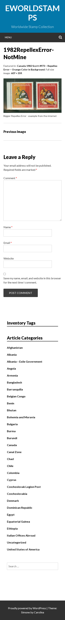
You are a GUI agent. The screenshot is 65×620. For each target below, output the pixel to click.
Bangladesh (14, 382)
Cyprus (11, 479)
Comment (10, 178)
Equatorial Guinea (18, 521)
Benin (10, 403)
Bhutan (11, 410)
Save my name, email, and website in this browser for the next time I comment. (32, 280)
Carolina (39, 612)
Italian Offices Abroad (21, 535)
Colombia (13, 472)
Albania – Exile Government (24, 361)
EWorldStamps (32, 12)
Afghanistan (15, 347)
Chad (10, 459)
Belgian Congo (16, 396)
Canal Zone (14, 452)
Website (8, 258)
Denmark (13, 500)
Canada (12, 445)
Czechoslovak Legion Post (24, 486)
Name (7, 227)
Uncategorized (16, 542)
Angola (11, 368)
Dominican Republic (19, 507)
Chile (10, 465)
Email (7, 242)
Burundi (12, 438)
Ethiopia (12, 528)
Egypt (11, 514)
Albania (12, 354)
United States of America (23, 549)
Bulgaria (12, 424)
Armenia (12, 375)
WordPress (39, 608)
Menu (8, 37)
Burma (11, 431)
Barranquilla (15, 389)
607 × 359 (16, 73)
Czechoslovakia (17, 493)
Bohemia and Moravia (21, 417)
